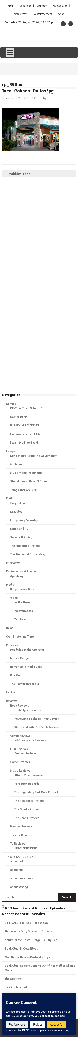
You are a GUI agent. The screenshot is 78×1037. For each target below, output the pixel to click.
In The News (22, 602)
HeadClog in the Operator (27, 650)
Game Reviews (20, 762)
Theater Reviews (21, 835)
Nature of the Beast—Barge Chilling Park (31, 940)
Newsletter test (42, 14)
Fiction (10, 498)
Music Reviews (20, 771)
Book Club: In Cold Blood (21, 948)
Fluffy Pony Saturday (24, 520)
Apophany (16, 576)
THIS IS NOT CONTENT (20, 857)
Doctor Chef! (18, 417)
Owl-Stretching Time (20, 636)
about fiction (18, 861)
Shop (61, 14)
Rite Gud (16, 675)
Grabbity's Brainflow (28, 710)
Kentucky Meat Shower (21, 571)
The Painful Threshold (24, 684)
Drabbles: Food (19, 174)
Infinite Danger (20, 658)
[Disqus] (39, 235)
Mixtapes (16, 464)
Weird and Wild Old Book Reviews (37, 727)
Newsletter (20, 14)
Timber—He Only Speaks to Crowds (28, 931)
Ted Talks (20, 619)
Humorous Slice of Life (25, 434)
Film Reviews (19, 749)
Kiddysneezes (23, 611)
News (9, 628)
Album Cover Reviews (29, 775)
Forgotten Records (26, 784)
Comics (11, 404)
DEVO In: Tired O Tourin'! (26, 408)
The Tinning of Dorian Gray (27, 554)
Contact (42, 6)
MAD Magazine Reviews (30, 740)
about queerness (21, 878)
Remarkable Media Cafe (26, 667)
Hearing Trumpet (16, 987)
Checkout (25, 6)
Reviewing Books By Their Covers (36, 719)
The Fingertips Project (25, 546)
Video (14, 598)
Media (10, 585)
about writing (19, 887)
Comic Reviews (20, 736)
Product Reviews (21, 826)
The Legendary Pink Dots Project (36, 792)
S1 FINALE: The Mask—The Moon (26, 923)
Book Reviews (19, 705)
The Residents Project (29, 801)
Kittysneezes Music (23, 589)
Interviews (13, 563)
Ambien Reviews (25, 753)
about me (16, 870)
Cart (10, 6)
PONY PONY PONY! (26, 848)
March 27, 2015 (28, 98)
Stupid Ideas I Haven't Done (28, 481)
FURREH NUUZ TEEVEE (25, 425)
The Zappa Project (26, 818)
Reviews (11, 701)
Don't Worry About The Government (33, 456)
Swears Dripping (21, 537)
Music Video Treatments (26, 473)
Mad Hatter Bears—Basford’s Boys (27, 957)
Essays (10, 451)
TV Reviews (17, 844)
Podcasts (12, 645)
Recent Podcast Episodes (23, 914)
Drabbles (16, 512)
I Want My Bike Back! (24, 443)
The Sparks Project (27, 809)
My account (60, 6)
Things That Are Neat (23, 490)
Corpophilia (18, 503)
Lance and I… (19, 529)
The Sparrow (13, 979)
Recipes (11, 692)
